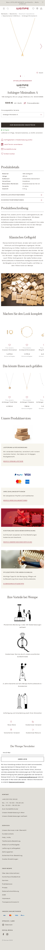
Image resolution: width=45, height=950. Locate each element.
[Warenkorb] (41, 9)
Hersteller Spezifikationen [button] (13, 195)
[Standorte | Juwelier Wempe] (37, 8)
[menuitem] (4, 8)
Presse (4, 887)
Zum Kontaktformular (10, 809)
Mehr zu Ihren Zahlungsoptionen (15, 500)
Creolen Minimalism (9, 350)
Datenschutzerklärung (10, 891)
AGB (4, 895)
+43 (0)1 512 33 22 (9, 799)
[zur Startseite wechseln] (22, 8)
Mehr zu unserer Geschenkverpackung (17, 542)
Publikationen (7, 884)
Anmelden (22, 759)
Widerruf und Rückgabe (11, 845)
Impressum (6, 898)
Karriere (5, 880)
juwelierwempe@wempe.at (28, 777)
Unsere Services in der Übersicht (14, 830)
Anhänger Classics (27, 402)
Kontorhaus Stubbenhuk (11, 877)
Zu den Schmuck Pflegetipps (13, 583)
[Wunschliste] (33, 8)
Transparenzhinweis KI (10, 902)
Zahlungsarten (7, 852)
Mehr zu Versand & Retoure (13, 461)
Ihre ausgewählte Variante (10, 110)
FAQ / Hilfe (6, 837)
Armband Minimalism (27, 350)
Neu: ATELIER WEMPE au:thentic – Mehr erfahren (22, 3)
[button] (12, 144)
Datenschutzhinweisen (16, 782)
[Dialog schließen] (43, 2)
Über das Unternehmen (10, 873)
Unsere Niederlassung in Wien (13, 812)
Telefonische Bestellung (11, 841)
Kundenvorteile (8, 834)
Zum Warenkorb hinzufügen (22, 125)
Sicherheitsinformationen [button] (12, 200)
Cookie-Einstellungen (10, 859)
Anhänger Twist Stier (9, 402)
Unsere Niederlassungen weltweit (14, 816)
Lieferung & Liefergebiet (11, 848)
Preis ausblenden (33, 103)
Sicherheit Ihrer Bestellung (12, 855)
